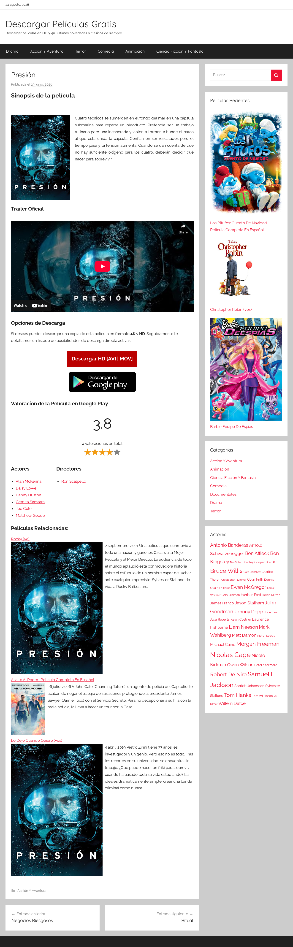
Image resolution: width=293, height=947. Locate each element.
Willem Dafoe (232, 703)
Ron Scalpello (73, 481)
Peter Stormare (265, 665)
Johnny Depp (248, 611)
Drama (12, 51)
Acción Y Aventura (46, 51)
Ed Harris (224, 588)
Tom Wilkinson (262, 696)
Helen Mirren (271, 595)
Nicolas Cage (230, 655)
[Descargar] (102, 391)
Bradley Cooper (254, 562)
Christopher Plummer (233, 579)
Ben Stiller (236, 562)
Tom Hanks (237, 695)
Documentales (223, 494)
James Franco (222, 603)
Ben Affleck (257, 553)
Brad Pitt (271, 562)
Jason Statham (249, 603)
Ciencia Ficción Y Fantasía (179, 51)
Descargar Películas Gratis (60, 24)
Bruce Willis (226, 570)
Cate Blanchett (252, 572)
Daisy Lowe (26, 488)
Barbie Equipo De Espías (231, 426)
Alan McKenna (28, 481)
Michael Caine (222, 644)
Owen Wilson (240, 664)
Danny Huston (28, 495)
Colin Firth (255, 579)
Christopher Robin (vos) (231, 309)
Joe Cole (24, 508)
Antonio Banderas (229, 545)
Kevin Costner (241, 619)
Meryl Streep (266, 635)
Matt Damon (244, 635)
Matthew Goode (30, 515)
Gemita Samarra (30, 502)
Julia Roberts (220, 619)
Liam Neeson (243, 627)
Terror (80, 51)
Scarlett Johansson (249, 686)
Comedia (106, 51)
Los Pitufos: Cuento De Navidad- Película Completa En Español (239, 226)
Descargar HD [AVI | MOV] (102, 359)
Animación (135, 51)
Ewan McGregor (248, 587)
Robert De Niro (228, 674)
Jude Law (271, 612)
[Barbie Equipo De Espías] (246, 370)
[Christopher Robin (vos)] (233, 272)
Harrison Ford (251, 595)
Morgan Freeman (257, 644)
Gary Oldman (231, 595)
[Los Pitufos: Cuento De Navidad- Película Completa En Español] (246, 165)
